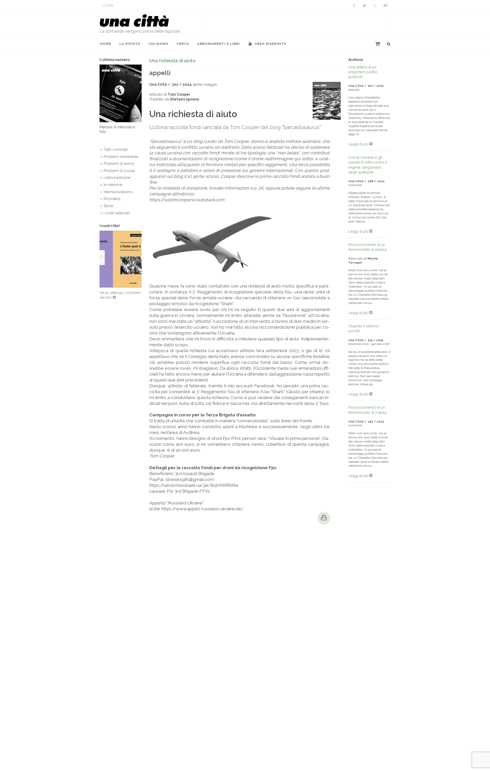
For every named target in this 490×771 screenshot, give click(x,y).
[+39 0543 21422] (375, 5)
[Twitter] (364, 5)
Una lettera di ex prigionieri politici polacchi (362, 72)
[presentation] (95, 260)
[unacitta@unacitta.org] (385, 5)
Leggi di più (358, 144)
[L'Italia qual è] (121, 260)
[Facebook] (354, 5)
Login (108, 5)
